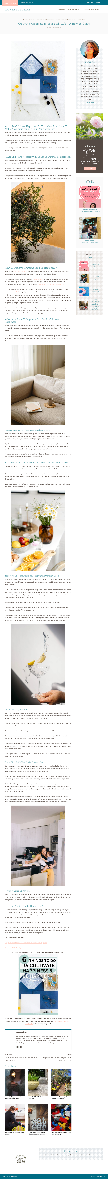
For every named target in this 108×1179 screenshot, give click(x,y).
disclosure (19, 292)
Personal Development (90, 209)
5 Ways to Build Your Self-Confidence (90, 211)
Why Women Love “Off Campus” (90, 242)
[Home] (23, 19)
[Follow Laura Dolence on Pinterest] (21, 1047)
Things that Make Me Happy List (15, 948)
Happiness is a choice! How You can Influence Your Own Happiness (21, 1057)
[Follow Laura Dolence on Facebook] (17, 1047)
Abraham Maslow (38, 279)
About (8, 1176)
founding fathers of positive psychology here (51, 284)
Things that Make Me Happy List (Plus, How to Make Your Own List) (56, 1057)
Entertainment (89, 240)
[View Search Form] (104, 3)
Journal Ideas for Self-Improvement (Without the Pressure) (95, 305)
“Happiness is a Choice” (20, 271)
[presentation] (15, 1082)
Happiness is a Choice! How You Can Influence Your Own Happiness (26, 943)
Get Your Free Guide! (26, 2)
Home (88, 2)
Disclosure (14, 1176)
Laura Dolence (21, 1032)
